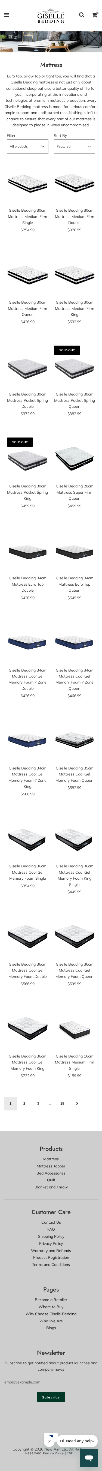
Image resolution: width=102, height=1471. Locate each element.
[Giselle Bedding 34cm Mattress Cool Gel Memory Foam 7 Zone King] (27, 740)
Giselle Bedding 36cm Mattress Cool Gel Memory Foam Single (27, 872)
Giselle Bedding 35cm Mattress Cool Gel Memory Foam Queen (74, 774)
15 (62, 1104)
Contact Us (51, 1222)
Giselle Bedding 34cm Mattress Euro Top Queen (74, 584)
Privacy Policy (51, 1243)
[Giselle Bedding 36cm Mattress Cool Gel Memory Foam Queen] (74, 936)
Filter (11, 135)
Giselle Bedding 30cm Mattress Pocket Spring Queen (74, 400)
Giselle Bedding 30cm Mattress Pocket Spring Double (27, 400)
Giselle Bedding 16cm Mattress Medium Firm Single (74, 1062)
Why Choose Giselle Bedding (51, 1313)
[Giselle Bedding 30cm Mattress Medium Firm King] (74, 274)
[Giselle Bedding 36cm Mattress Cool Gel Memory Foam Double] (27, 936)
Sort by (60, 135)
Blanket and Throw (51, 1187)
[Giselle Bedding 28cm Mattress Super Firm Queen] (74, 458)
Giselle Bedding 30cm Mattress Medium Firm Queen (27, 308)
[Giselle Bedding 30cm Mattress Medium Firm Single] (27, 182)
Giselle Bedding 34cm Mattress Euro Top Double (27, 584)
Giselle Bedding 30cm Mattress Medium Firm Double (74, 216)
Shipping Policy (51, 1236)
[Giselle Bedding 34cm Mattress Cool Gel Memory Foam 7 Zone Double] (27, 642)
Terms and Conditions (51, 1264)
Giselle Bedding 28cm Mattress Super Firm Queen (74, 492)
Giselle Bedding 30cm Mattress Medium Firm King (74, 308)
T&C (70, 1453)
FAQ (51, 1229)
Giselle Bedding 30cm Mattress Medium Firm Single (27, 216)
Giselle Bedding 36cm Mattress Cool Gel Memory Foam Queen (74, 970)
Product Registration (51, 1257)
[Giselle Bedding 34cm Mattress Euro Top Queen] (74, 550)
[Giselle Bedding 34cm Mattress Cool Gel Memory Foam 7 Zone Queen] (74, 642)
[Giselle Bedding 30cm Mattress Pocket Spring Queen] (74, 366)
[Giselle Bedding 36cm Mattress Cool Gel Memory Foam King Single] (74, 838)
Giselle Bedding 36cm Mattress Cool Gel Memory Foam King (27, 1062)
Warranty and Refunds (51, 1250)
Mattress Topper (51, 1166)
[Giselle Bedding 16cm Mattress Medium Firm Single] (74, 1028)
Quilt (51, 1180)
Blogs (51, 1327)
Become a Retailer (51, 1299)
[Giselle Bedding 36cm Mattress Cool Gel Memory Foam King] (27, 1028)
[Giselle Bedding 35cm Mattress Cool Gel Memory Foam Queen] (74, 740)
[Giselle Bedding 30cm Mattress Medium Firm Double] (74, 182)
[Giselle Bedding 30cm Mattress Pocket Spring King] (27, 458)
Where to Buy (51, 1306)
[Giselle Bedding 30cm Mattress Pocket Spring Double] (27, 366)
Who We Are (51, 1321)
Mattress (51, 1159)
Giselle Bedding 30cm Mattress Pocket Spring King (27, 492)
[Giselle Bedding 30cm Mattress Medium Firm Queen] (27, 274)
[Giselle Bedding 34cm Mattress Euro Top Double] (27, 550)
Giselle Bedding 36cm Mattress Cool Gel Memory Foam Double (27, 970)
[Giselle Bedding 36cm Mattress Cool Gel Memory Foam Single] (27, 838)
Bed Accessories (51, 1173)
